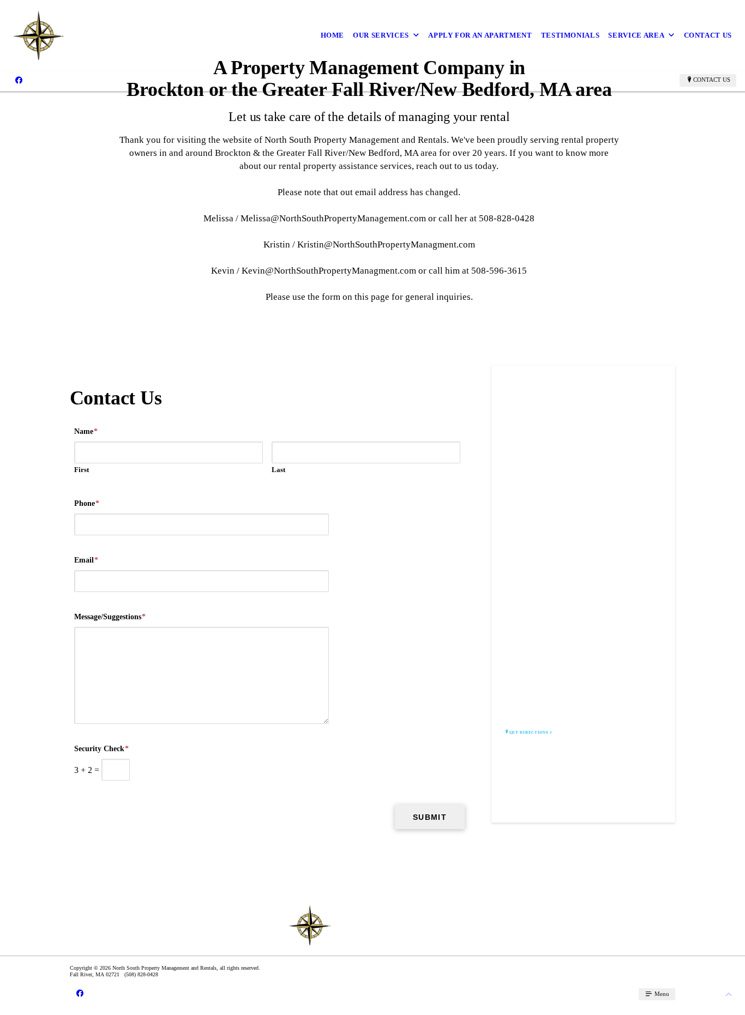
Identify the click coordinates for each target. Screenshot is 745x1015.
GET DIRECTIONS (529, 732)
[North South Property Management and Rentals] (114, 35)
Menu (661, 993)
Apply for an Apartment (480, 35)
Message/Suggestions (110, 617)
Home (333, 35)
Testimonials (570, 35)
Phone (86, 503)
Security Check (101, 749)
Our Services (381, 35)
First (81, 470)
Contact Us (708, 35)
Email (86, 560)
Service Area (636, 35)
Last (278, 470)
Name (86, 431)
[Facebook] (19, 80)
